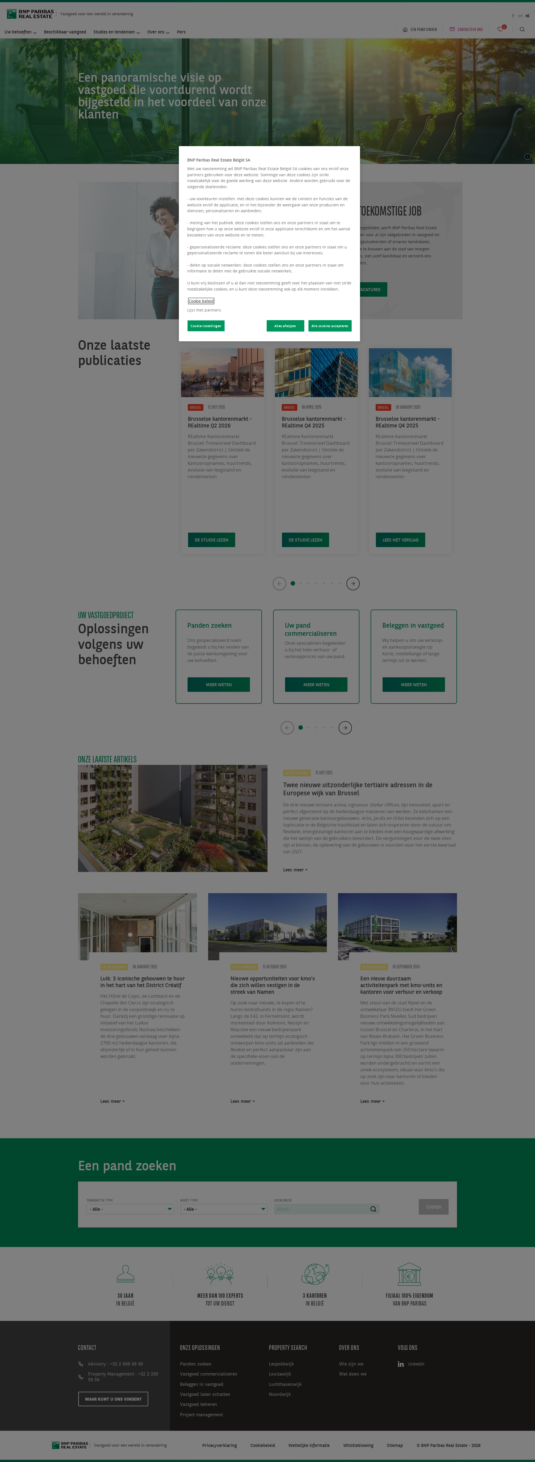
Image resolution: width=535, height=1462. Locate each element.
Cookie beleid (201, 301)
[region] (269, 243)
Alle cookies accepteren (330, 326)
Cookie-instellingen (206, 326)
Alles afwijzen (285, 326)
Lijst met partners (204, 310)
